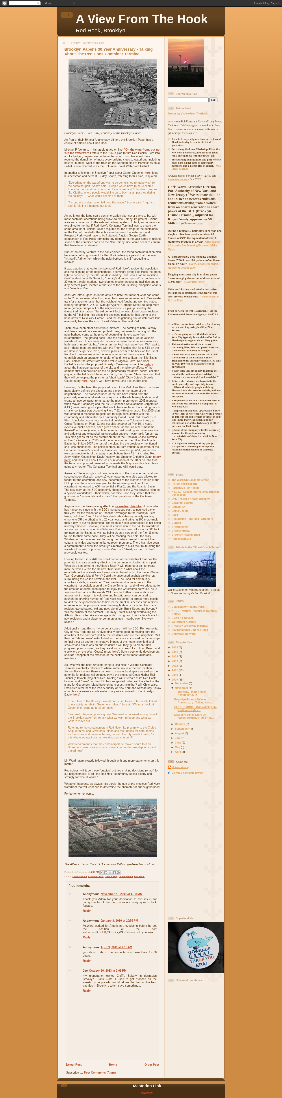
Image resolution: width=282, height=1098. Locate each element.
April (178, 751)
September (182, 728)
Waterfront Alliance (184, 621)
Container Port (96, 876)
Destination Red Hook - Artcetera (192, 518)
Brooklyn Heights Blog (186, 534)
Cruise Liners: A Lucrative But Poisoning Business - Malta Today (194, 245)
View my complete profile (187, 772)
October (180, 724)
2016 (175, 652)
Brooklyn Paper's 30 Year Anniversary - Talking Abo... (193, 701)
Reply (87, 910)
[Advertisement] (185, 845)
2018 (175, 647)
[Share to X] (110, 872)
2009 (175, 679)
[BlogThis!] (106, 872)
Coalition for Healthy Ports (188, 606)
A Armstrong (180, 767)
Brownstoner (180, 526)
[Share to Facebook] (114, 872)
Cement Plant (79, 876)
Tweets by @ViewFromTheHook (188, 113)
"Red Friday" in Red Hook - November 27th (191, 693)
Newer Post (74, 1064)
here (147, 172)
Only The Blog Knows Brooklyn (191, 498)
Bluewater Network (184, 633)
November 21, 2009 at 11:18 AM (122, 894)
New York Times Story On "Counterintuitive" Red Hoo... (194, 716)
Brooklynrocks (181, 530)
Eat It (175, 514)
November (182, 687)
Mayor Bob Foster (194, 281)
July (178, 737)
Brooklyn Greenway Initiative (190, 625)
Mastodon (147, 1092)
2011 (175, 670)
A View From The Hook (142, 19)
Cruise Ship (111, 876)
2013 (175, 661)
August (180, 733)
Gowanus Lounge (182, 502)
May (178, 747)
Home (113, 1064)
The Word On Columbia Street (190, 479)
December (182, 683)
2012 (175, 665)
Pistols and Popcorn (184, 483)
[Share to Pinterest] (118, 872)
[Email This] (101, 872)
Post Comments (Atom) (100, 1072)
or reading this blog (129, 506)
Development (126, 876)
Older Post (152, 1064)
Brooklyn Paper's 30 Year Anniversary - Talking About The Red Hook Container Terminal (108, 51)
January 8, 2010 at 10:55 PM (119, 920)
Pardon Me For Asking (185, 487)
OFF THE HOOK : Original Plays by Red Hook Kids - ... (195, 709)
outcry (149, 364)
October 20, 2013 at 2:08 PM (107, 970)
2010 (175, 675)
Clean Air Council (182, 617)
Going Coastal (180, 510)
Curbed (176, 522)
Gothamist (178, 507)
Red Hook (139, 876)
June (178, 742)
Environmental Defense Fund (190, 629)
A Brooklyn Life (181, 538)
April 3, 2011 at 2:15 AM (116, 947)
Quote (171, 121)
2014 (175, 656)
